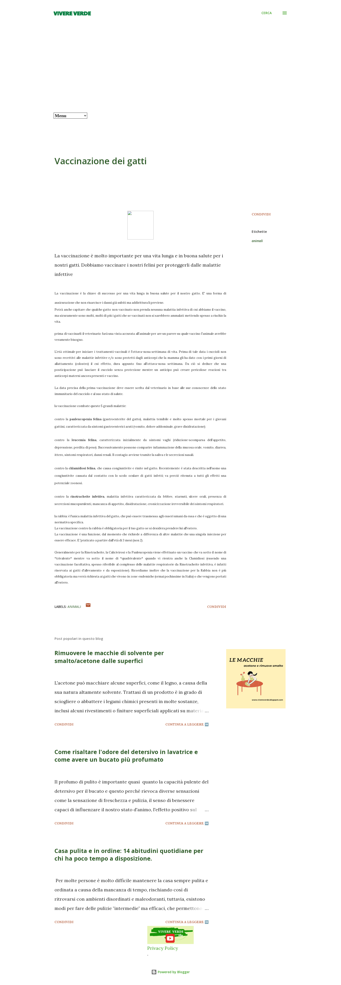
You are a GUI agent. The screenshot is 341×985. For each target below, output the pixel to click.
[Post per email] (88, 607)
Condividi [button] (261, 214)
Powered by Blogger (173, 972)
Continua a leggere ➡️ (187, 724)
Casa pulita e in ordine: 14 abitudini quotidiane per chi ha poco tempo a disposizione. (129, 854)
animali (257, 241)
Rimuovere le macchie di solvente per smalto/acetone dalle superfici (109, 656)
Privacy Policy (162, 948)
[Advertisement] (170, 77)
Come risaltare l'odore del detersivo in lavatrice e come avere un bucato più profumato (126, 755)
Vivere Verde (72, 13)
